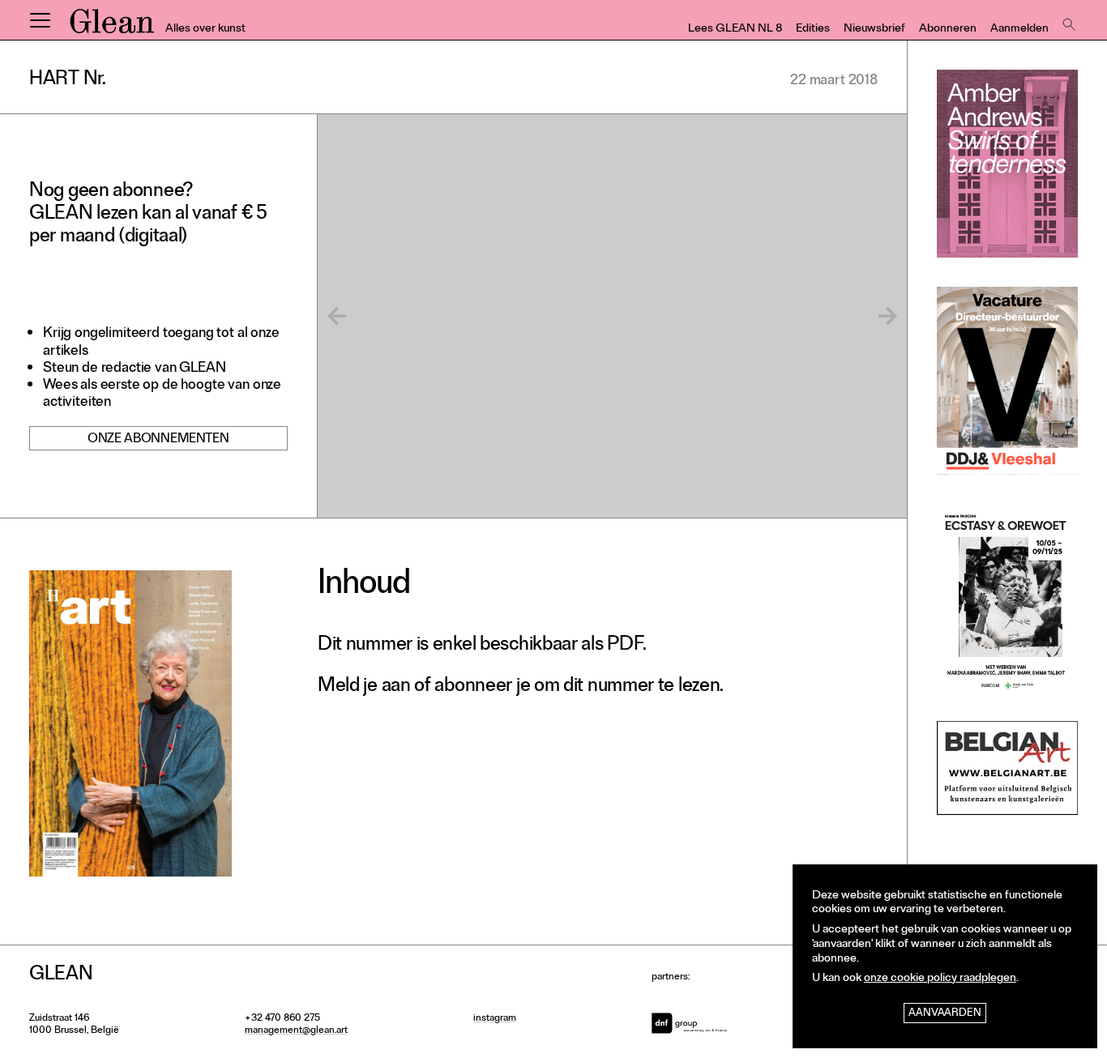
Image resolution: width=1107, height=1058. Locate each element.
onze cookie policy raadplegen (940, 979)
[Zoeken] (1067, 20)
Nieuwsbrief (874, 29)
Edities (813, 29)
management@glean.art (296, 1031)
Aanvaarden (944, 1013)
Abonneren (948, 29)
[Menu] (39, 20)
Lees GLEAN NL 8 (735, 29)
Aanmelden (1019, 29)
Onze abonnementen (158, 439)
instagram (494, 1019)
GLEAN (112, 27)
